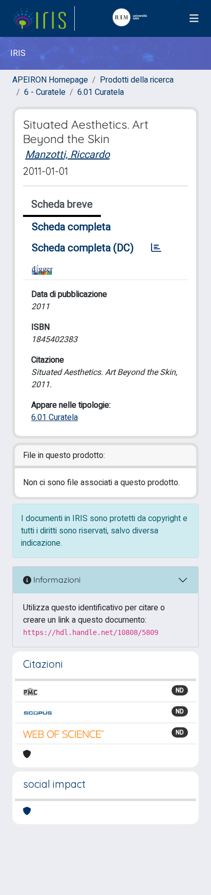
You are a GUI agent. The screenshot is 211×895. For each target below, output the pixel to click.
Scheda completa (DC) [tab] (83, 248)
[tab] (156, 248)
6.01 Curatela (100, 92)
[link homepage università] (132, 18)
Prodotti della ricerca (137, 80)
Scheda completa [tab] (71, 227)
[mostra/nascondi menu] (194, 18)
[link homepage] (43, 18)
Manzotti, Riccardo (67, 154)
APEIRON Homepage (50, 80)
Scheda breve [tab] (62, 204)
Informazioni (55, 579)
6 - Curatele (45, 92)
